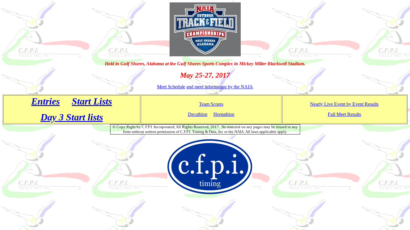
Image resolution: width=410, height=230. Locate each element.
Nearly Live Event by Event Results (344, 104)
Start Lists (92, 101)
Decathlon (197, 114)
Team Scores (211, 104)
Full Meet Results (344, 114)
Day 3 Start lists (72, 117)
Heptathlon (223, 114)
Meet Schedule (171, 86)
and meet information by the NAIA (219, 86)
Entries (45, 101)
